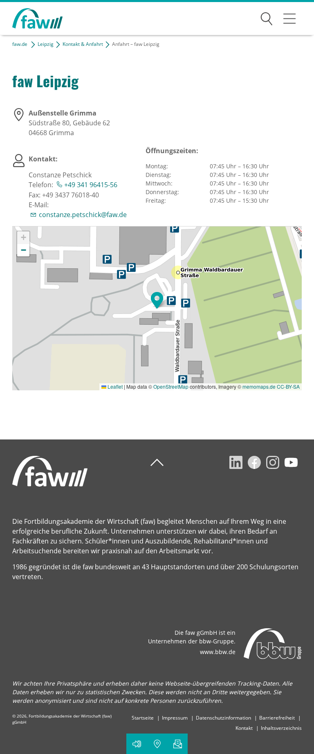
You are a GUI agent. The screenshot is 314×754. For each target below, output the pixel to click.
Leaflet (114, 386)
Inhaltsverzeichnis (281, 728)
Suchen (266, 17)
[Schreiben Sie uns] (177, 744)
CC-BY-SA (288, 386)
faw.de (19, 44)
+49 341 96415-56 (90, 184)
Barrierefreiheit (277, 717)
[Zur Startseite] (31, 18)
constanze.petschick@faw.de (83, 214)
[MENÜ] (289, 18)
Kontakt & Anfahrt (83, 44)
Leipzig (46, 44)
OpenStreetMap (170, 386)
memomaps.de (259, 386)
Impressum (175, 717)
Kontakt (244, 728)
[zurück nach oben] (157, 462)
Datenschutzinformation (223, 717)
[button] (157, 300)
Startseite (143, 717)
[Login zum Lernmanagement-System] (136, 744)
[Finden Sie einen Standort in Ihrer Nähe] (157, 744)
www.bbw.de (218, 652)
